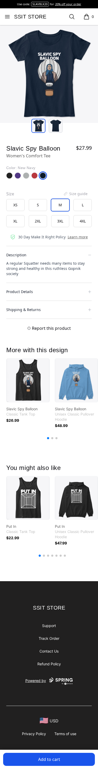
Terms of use (65, 733)
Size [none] (10, 194)
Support (49, 625)
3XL (60, 221)
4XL (83, 221)
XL (15, 221)
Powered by (35, 680)
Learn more (78, 236)
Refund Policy (49, 664)
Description (16, 254)
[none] (75, 193)
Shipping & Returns (23, 309)
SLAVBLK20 (40, 4)
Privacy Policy (34, 733)
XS (15, 204)
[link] (28, 380)
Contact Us (49, 651)
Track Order (49, 638)
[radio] (15, 205)
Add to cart (49, 759)
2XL (38, 221)
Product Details (19, 291)
